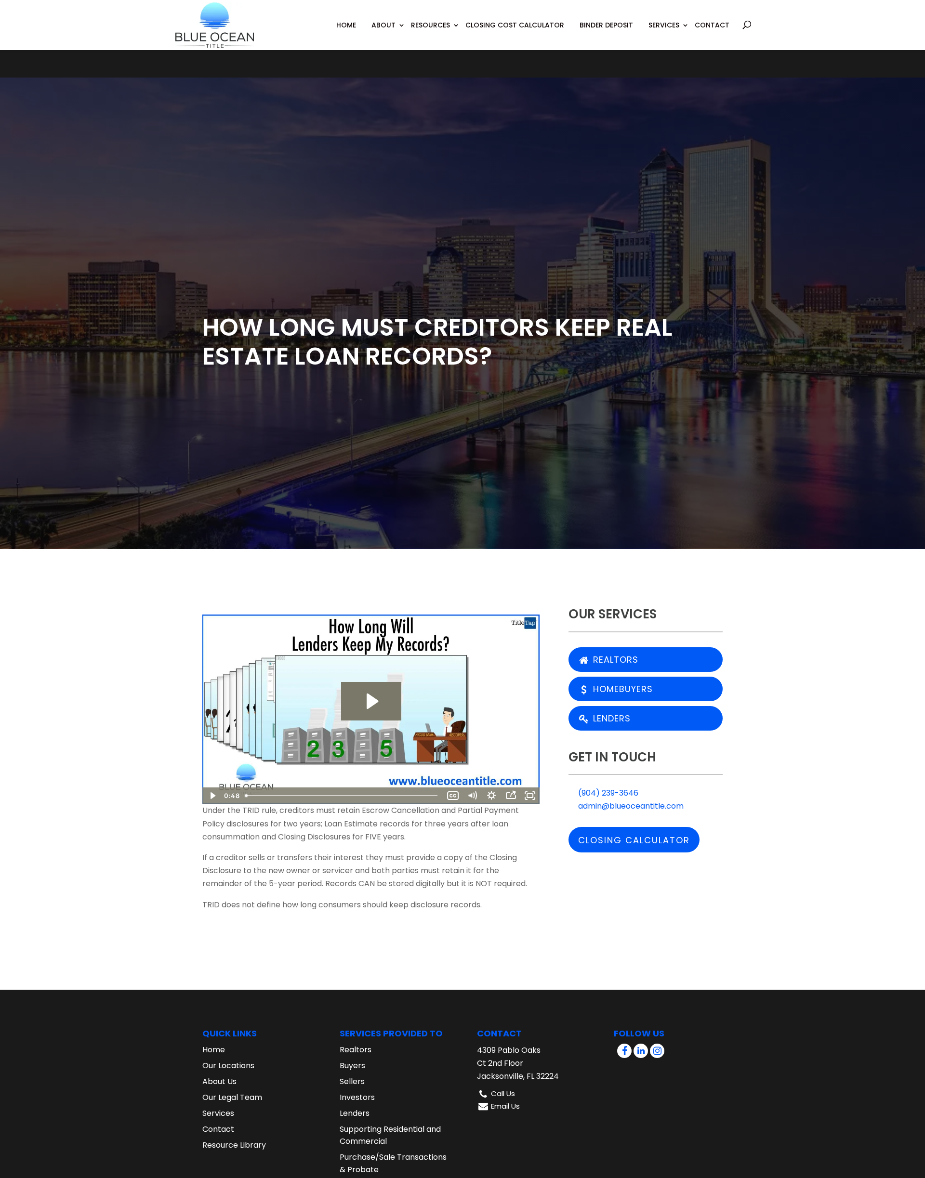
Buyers (352, 1065)
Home (346, 25)
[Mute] (472, 795)
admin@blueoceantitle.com (630, 806)
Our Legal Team (232, 1097)
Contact (712, 25)
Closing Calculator (634, 840)
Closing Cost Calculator (514, 25)
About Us (219, 1081)
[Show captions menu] (452, 795)
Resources (430, 25)
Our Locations (228, 1065)
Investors (357, 1097)
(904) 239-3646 (607, 792)
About (383, 25)
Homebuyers (621, 689)
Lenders (610, 718)
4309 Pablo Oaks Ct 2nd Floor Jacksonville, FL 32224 (518, 1063)
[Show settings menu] (491, 795)
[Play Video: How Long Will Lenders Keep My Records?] (371, 701)
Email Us (505, 1106)
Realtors (614, 660)
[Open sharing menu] (510, 795)
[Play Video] (212, 795)
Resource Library (234, 1145)
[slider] (342, 795)
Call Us (503, 1093)
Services (663, 25)
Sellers (352, 1081)
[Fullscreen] (530, 795)
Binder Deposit (606, 25)
